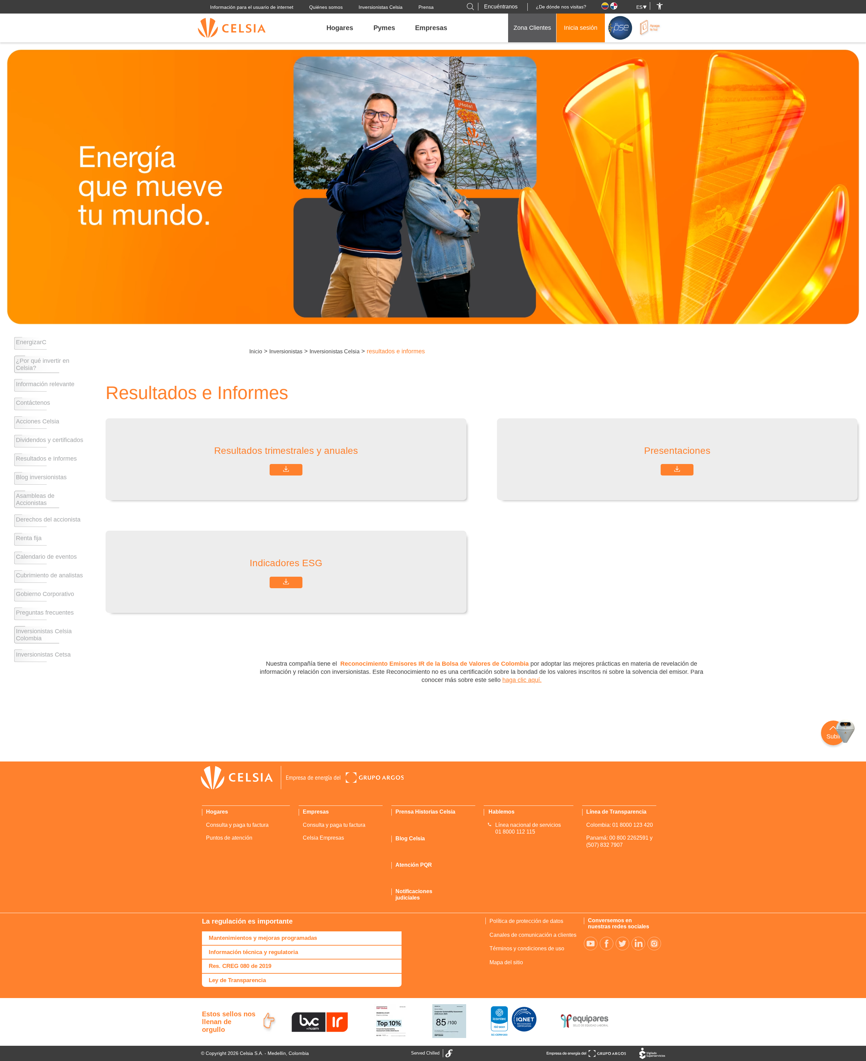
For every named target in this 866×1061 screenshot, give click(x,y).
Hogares (339, 27)
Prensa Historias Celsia (425, 812)
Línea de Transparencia (616, 812)
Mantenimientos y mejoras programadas (263, 938)
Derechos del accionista (48, 519)
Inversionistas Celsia (381, 7)
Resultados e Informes (46, 458)
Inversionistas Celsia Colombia (44, 635)
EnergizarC (31, 342)
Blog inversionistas (41, 477)
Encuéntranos (501, 6)
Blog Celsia (410, 838)
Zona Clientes (532, 27)
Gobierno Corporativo (45, 594)
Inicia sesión (580, 27)
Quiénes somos (326, 7)
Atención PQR (413, 865)
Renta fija (29, 538)
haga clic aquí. (522, 680)
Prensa (426, 7)
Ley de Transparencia (237, 980)
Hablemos (501, 812)
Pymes (384, 27)
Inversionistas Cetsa (43, 654)
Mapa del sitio (506, 962)
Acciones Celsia (37, 421)
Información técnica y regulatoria (253, 952)
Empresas (431, 27)
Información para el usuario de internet (251, 7)
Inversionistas (285, 351)
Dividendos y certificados (49, 440)
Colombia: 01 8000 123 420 (619, 825)
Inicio (255, 351)
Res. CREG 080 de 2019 (240, 966)
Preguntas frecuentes (45, 612)
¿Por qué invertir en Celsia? (42, 364)
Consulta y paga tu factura (237, 825)
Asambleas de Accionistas (35, 499)
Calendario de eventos (46, 556)
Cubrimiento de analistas (49, 575)
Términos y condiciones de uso (526, 948)
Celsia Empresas (323, 838)
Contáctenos (33, 402)
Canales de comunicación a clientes (532, 935)
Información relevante (45, 384)
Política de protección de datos (526, 921)
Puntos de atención (229, 838)
